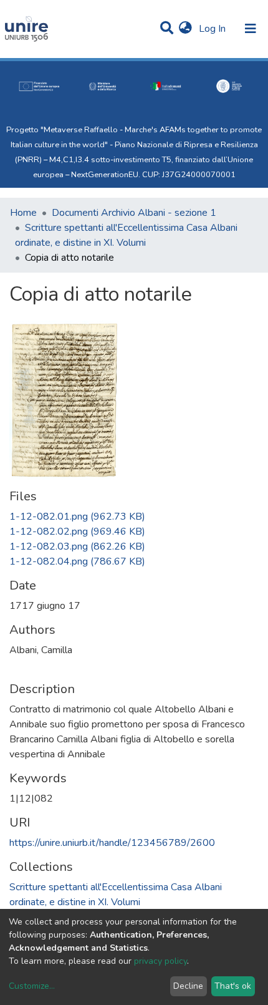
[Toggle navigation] (250, 28)
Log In (213, 29)
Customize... (32, 986)
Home (23, 213)
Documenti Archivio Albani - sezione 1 (134, 213)
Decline (188, 986)
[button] (185, 28)
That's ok (232, 986)
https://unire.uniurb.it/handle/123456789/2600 (112, 843)
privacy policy (160, 961)
